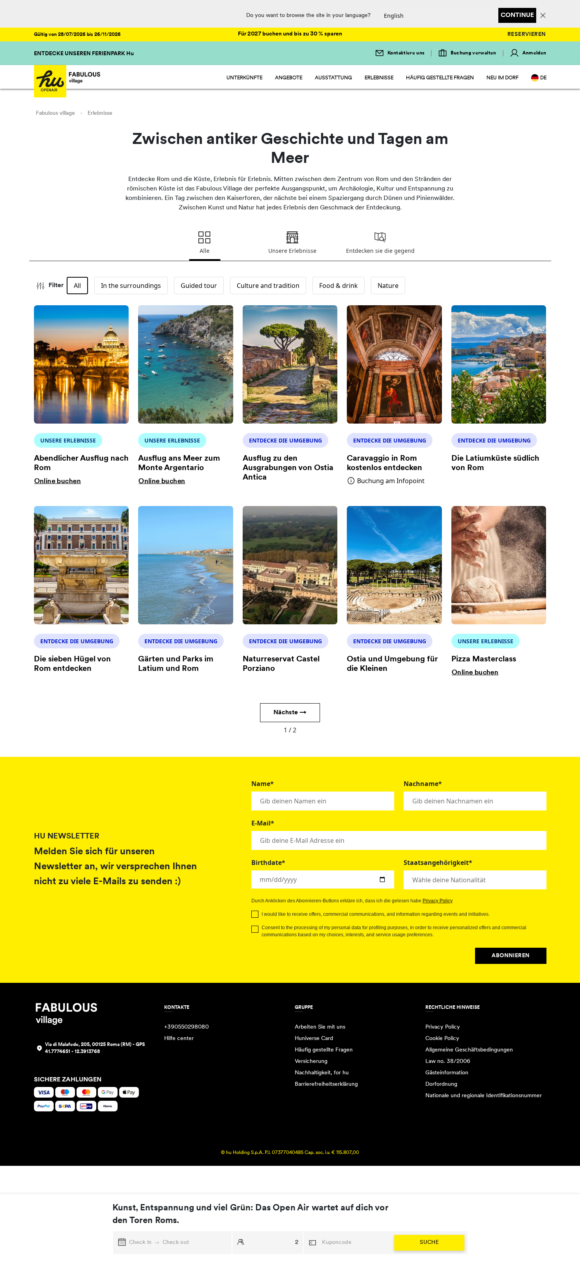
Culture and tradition (268, 285)
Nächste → (290, 713)
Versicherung (311, 1061)
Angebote (288, 77)
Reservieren (526, 34)
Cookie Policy (442, 1039)
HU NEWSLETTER (66, 836)
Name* (262, 783)
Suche (429, 1242)
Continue (517, 15)
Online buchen (57, 481)
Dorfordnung (441, 1084)
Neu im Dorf (502, 77)
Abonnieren (510, 956)
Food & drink (338, 285)
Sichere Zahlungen (67, 1080)
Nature (388, 285)
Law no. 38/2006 (447, 1061)
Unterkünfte (244, 77)
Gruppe (304, 1007)
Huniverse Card (314, 1039)
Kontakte (176, 1007)
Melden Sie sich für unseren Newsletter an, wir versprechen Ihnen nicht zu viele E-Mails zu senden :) (115, 867)
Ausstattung (333, 77)
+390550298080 (186, 1027)
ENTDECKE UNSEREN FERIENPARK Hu (84, 54)
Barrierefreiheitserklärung (326, 1084)
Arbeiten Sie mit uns (320, 1027)
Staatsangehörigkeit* (438, 862)
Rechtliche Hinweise (452, 1007)
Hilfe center (179, 1039)
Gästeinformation (446, 1073)
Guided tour (199, 285)
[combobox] (475, 880)
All (77, 285)
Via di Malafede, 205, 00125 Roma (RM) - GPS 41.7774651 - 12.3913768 (95, 1048)
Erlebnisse (379, 77)
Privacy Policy (438, 901)
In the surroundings (131, 285)
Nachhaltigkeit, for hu (322, 1073)
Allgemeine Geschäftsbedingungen (469, 1050)
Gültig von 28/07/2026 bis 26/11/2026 (77, 34)
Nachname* (423, 783)
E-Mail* (262, 823)
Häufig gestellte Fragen (440, 77)
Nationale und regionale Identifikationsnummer (483, 1096)
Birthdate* (268, 862)
